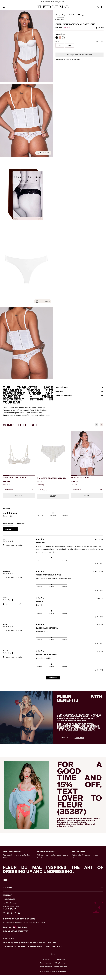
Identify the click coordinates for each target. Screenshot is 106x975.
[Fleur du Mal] (53, 7)
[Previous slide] (96, 424)
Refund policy (45, 959)
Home (57, 15)
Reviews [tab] (8, 524)
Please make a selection (79, 54)
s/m (60, 45)
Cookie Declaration (60, 967)
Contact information (45, 967)
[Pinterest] (11, 913)
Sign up (64, 737)
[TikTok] (7, 913)
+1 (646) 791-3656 (9, 899)
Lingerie (65, 15)
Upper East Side (53, 946)
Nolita (21, 946)
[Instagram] (4, 913)
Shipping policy (60, 963)
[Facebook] (15, 913)
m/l (69, 45)
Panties (73, 15)
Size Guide (99, 41)
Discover (7, 887)
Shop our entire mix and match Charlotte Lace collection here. (27, 415)
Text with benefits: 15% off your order (53, 2)
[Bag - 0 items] (102, 7)
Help (5, 880)
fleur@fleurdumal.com (10, 903)
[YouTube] (19, 913)
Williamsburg (35, 946)
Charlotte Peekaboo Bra (15, 478)
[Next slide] (101, 424)
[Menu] (4, 7)
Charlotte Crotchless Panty (51, 478)
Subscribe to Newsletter (15, 931)
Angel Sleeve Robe (80, 478)
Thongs (81, 15)
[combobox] (19, 489)
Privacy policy (60, 959)
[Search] (98, 7)
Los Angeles (9, 946)
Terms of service (45, 963)
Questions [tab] (20, 524)
